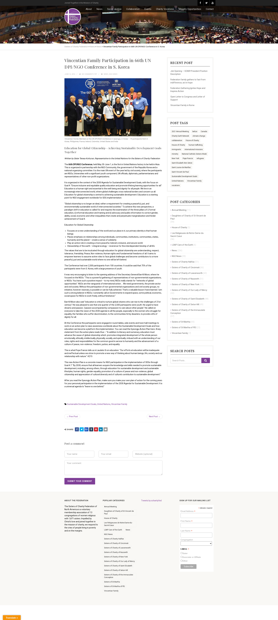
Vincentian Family (119, 404)
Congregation (187, 540)
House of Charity (178, 145)
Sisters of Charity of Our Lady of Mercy (189, 290)
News (99, 9)
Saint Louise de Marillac (181, 167)
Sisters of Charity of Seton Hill (185, 304)
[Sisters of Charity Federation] (72, 16)
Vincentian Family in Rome (182, 105)
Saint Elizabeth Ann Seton (182, 163)
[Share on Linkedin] (101, 429)
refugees (200, 158)
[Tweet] (82, 429)
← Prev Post (72, 416)
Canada (204, 131)
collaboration (177, 140)
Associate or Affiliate (191, 557)
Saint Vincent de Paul (180, 172)
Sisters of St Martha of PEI (184, 327)
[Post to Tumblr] (91, 429)
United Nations (103, 404)
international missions (194, 149)
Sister (185, 553)
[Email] (106, 429)
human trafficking (196, 145)
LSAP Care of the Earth (182, 245)
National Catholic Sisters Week (194, 154)
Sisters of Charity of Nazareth (185, 279)
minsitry (175, 154)
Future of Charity (192, 140)
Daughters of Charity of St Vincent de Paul (188, 217)
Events (147, 9)
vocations (176, 185)
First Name (186, 521)
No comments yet (89, 74)
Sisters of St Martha (181, 322)
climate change (199, 136)
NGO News (113, 74)
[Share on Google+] (86, 429)
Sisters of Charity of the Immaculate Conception (187, 311)
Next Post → (154, 416)
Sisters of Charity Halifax (183, 262)
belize (194, 131)
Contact (210, 9)
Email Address (188, 511)
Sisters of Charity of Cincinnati (186, 267)
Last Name (186, 530)
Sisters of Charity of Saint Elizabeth (188, 299)
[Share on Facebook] (77, 429)
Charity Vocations (165, 9)
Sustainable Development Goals (81, 404)
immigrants (176, 149)
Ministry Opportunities (190, 9)
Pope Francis (188, 158)
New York (175, 158)
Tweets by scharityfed (151, 500)
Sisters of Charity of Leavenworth (187, 273)
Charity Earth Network (180, 136)
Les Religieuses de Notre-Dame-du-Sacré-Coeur (187, 234)
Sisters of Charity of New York (185, 284)
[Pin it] (96, 429)
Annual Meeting (179, 210)
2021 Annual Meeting (180, 131)
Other (185, 561)
